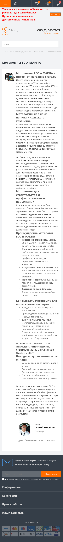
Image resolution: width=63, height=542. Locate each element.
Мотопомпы (39, 51)
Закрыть (55, 14)
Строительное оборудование (18, 51)
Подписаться (51, 474)
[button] (49, 30)
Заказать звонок (51, 33)
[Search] (56, 44)
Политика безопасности (27, 479)
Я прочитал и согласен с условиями (33, 479)
